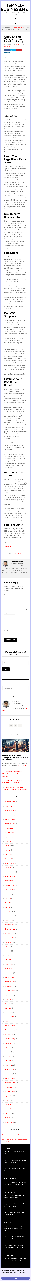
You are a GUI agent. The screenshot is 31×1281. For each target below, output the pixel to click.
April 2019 (8, 1061)
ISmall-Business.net (15, 7)
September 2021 (10, 938)
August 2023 (9, 837)
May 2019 (8, 1056)
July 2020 (8, 999)
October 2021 (9, 933)
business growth (15, 1134)
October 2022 (9, 881)
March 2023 (8, 859)
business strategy (22, 1136)
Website (6, 630)
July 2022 (8, 894)
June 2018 (8, 1104)
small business (13, 1139)
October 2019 (9, 1034)
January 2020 (9, 1021)
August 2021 (8, 942)
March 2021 (8, 964)
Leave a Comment (9, 46)
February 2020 (9, 1017)
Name (6, 613)
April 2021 (8, 960)
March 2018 (8, 1118)
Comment (7, 595)
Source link (7, 547)
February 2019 (9, 1069)
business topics (5, 1139)
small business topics (7, 1141)
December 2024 (10, 802)
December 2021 (10, 924)
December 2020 (10, 977)
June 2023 (8, 845)
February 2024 (9, 810)
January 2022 (9, 920)
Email (6, 622)
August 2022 (9, 889)
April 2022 (8, 907)
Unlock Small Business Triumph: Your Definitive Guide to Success (15, 757)
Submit (6, 669)
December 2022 (10, 872)
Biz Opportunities (16, 553)
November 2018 (10, 1082)
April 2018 (8, 1113)
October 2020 (9, 986)
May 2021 (8, 955)
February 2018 (9, 1122)
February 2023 (9, 863)
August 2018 (9, 1096)
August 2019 (9, 1043)
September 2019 (10, 1039)
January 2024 (9, 815)
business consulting (6, 1134)
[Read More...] (22, 765)
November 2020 (10, 982)
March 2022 (8, 911)
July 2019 (8, 1047)
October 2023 (9, 828)
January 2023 (9, 867)
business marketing (13, 1136)
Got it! (15, 1278)
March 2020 (8, 1012)
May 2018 (8, 1109)
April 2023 (8, 854)
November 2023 (10, 824)
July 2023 (8, 841)
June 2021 (8, 951)
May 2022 (8, 903)
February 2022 (9, 916)
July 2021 (7, 946)
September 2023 (10, 832)
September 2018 (10, 1091)
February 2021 (9, 968)
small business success (21, 1139)
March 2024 (8, 806)
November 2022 (10, 876)
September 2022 (10, 885)
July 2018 (8, 1100)
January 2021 (9, 973)
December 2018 (10, 1078)
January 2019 (9, 1074)
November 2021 (10, 929)
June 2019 (8, 1052)
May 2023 (8, 850)
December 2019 (10, 1025)
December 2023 (10, 819)
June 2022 (8, 898)
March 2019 (8, 1065)
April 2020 (8, 1008)
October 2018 (9, 1087)
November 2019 (10, 1030)
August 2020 (9, 995)
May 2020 (8, 1003)
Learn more (5, 1275)
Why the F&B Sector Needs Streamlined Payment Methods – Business (12, 774)
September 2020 (10, 990)
